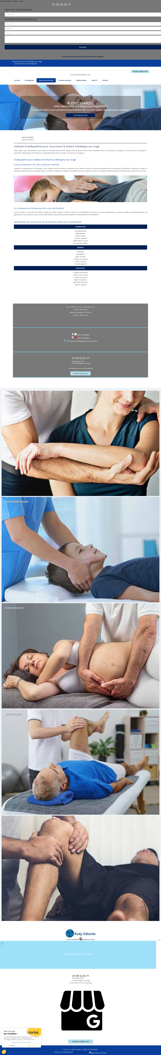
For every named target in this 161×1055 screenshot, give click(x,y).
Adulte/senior (81, 80)
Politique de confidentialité (90, 1049)
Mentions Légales (76, 1049)
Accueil (17, 80)
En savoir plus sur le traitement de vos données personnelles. (83, 56)
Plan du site (66, 1049)
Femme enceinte (64, 80)
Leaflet (159, 940)
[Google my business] (82, 1034)
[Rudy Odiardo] (80, 70)
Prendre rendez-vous (80, 1041)
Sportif (94, 80)
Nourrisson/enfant (46, 80)
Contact (105, 80)
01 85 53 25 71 (61, 4)
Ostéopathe (29, 80)
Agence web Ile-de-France (81, 1052)
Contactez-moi (80, 115)
